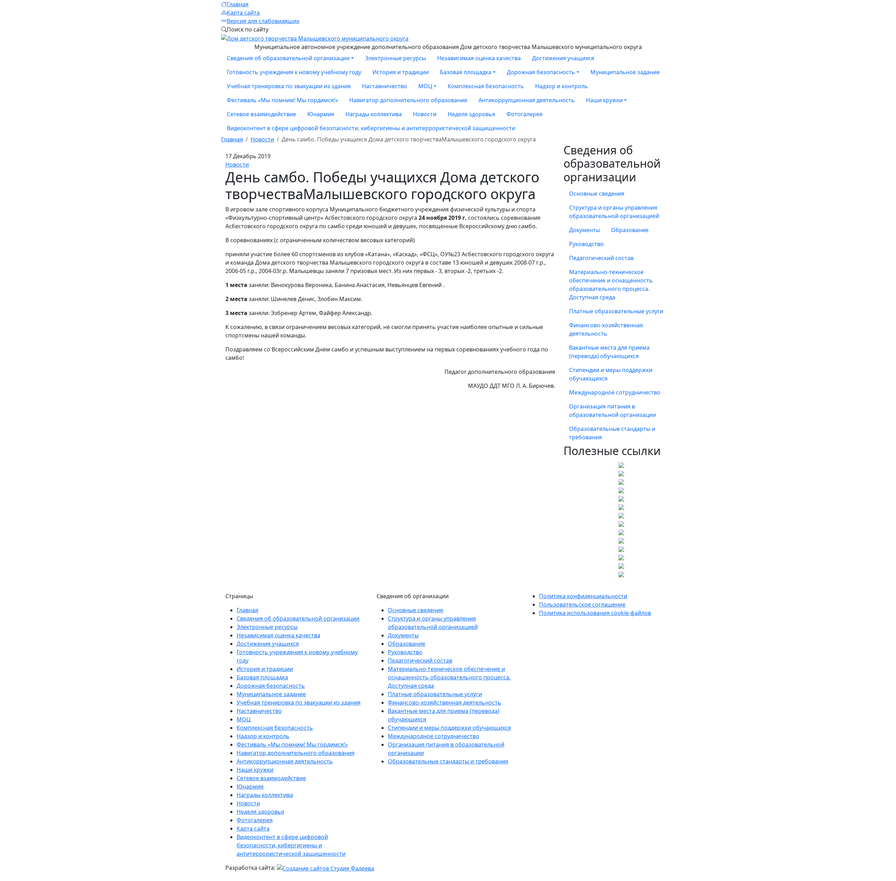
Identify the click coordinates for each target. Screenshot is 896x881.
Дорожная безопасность (271, 686)
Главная (237, 4)
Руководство (586, 244)
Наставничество (384, 86)
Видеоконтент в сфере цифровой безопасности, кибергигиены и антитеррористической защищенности (371, 128)
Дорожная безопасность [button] (541, 72)
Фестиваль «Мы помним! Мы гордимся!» (282, 100)
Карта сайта (243, 12)
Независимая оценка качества (479, 58)
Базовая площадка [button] (465, 72)
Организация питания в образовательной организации (612, 411)
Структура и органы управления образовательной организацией (614, 212)
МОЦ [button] (425, 86)
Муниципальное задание (625, 72)
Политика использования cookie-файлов (595, 613)
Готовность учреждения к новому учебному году (294, 72)
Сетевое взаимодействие (261, 114)
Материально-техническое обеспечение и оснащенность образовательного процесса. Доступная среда (611, 284)
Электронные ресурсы (395, 58)
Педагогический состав (601, 258)
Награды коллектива (373, 114)
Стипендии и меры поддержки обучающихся (610, 374)
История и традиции (400, 72)
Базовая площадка (262, 677)
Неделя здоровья (471, 114)
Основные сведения (596, 193)
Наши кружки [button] (604, 100)
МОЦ (244, 719)
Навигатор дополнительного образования (408, 100)
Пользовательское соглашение (582, 604)
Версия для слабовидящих (263, 21)
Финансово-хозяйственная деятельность (606, 329)
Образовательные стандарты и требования (612, 433)
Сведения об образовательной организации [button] (288, 58)
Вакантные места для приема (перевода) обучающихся (609, 352)
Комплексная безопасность (486, 86)
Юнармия (320, 114)
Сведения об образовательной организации (298, 618)
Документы (584, 230)
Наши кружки (255, 770)
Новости (424, 114)
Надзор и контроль (561, 86)
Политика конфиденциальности (583, 596)
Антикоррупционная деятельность (526, 100)
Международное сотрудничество (614, 392)
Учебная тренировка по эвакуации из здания (289, 86)
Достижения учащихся (563, 58)
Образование (630, 230)
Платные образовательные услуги (616, 311)
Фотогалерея (524, 114)
